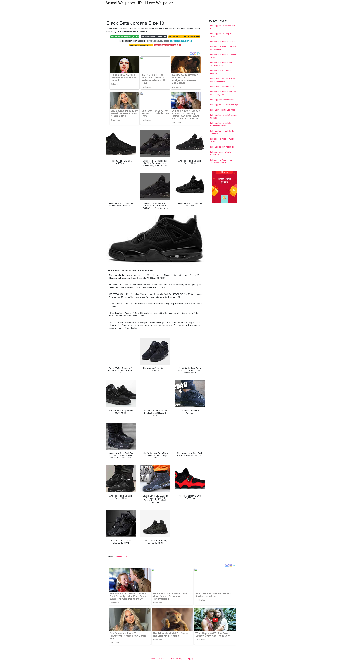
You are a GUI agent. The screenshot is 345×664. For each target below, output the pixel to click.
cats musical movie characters (154, 36)
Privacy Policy (176, 658)
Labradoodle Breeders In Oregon (221, 72)
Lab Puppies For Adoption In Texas (222, 35)
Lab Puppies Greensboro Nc (222, 99)
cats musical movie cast (158, 41)
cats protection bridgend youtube (125, 36)
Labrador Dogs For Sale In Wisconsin (221, 153)
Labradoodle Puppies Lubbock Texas (223, 56)
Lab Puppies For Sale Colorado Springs (223, 116)
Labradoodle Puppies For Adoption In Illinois (221, 161)
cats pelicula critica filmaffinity (167, 45)
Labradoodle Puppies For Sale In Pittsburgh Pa (223, 93)
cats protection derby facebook (132, 41)
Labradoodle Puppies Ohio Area (224, 41)
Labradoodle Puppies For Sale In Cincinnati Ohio (223, 80)
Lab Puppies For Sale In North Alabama (223, 132)
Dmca (152, 658)
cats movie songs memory (141, 45)
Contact (162, 658)
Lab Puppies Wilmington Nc (222, 146)
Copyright (191, 658)
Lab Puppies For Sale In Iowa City (222, 27)
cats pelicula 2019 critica (180, 41)
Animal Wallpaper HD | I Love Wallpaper (139, 2)
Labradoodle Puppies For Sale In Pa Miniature (223, 48)
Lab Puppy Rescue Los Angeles (223, 109)
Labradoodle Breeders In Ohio (223, 86)
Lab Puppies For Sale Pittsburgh (224, 104)
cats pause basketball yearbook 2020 (184, 36)
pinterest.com (121, 556)
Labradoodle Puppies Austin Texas (222, 140)
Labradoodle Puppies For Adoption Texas (221, 64)
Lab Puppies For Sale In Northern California (220, 124)
